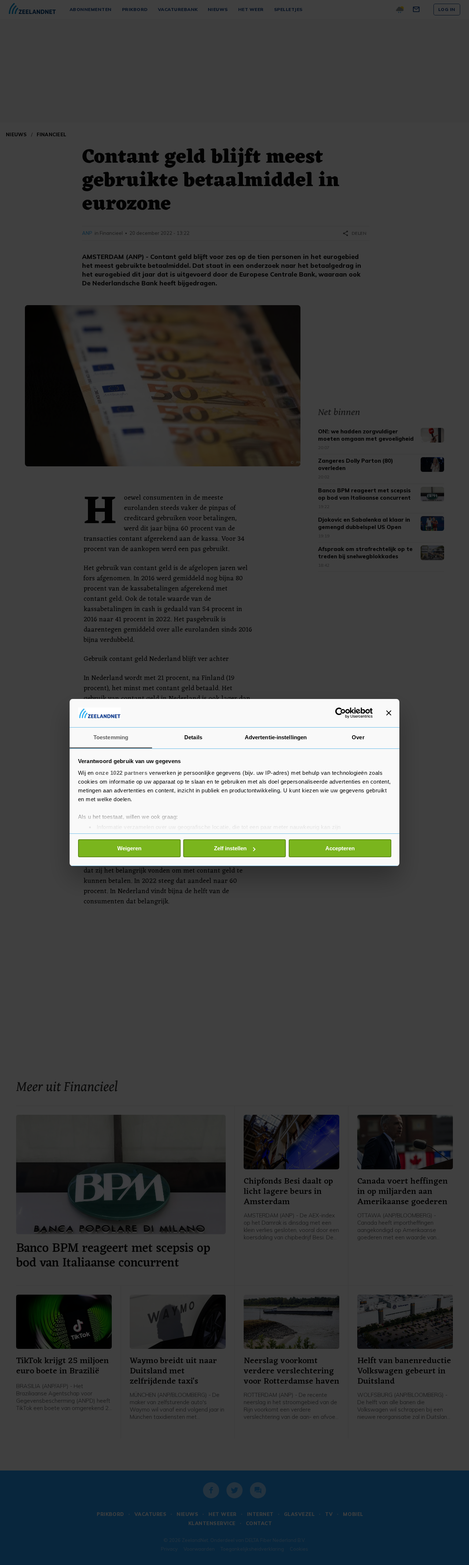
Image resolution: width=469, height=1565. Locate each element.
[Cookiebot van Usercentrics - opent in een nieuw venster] (341, 712)
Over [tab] (358, 737)
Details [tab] (193, 737)
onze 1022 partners (121, 773)
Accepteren (340, 848)
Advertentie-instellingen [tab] (276, 737)
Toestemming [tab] (110, 737)
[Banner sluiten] (388, 712)
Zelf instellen (230, 848)
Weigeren (129, 848)
